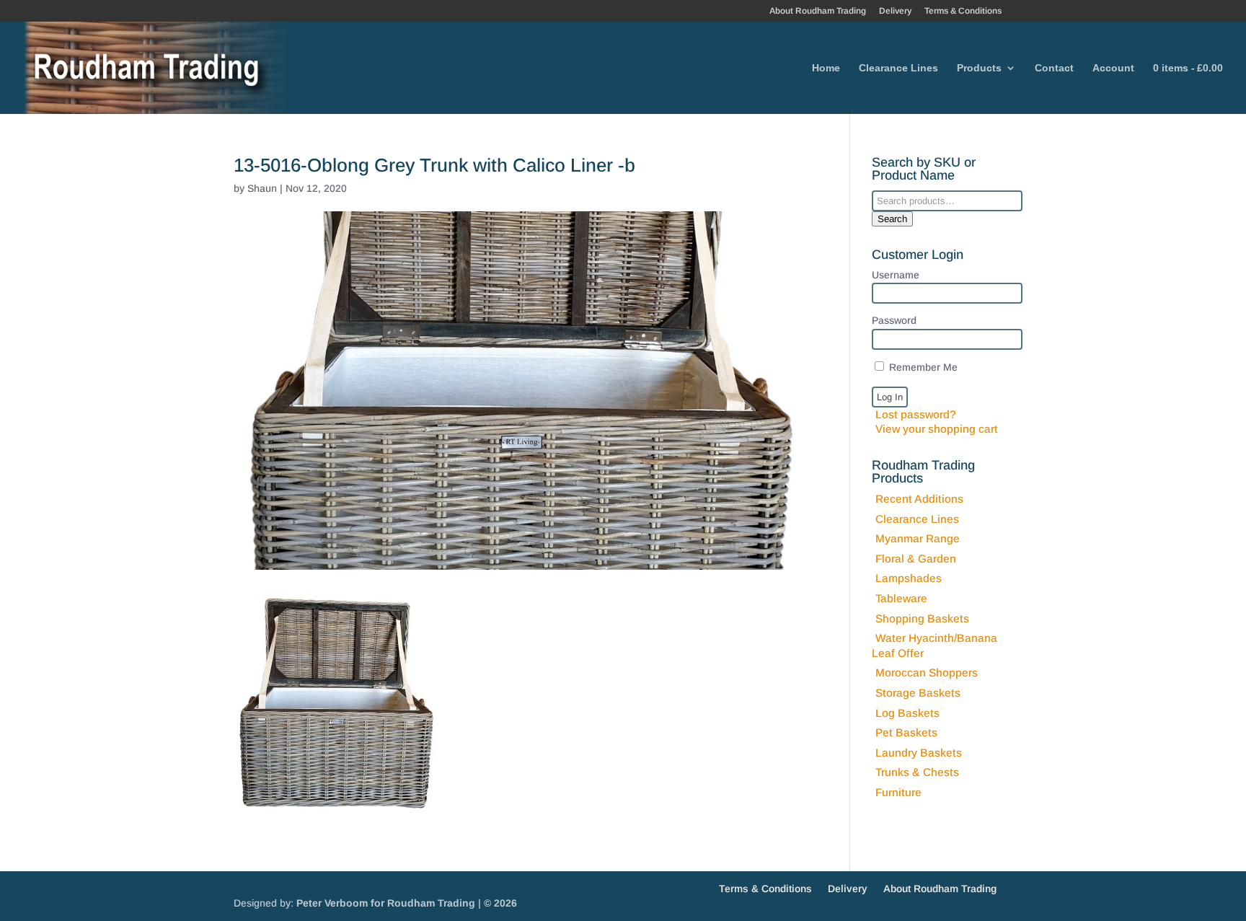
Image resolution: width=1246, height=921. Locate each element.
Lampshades (908, 578)
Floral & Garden (915, 558)
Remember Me (922, 367)
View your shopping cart (936, 429)
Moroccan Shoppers (926, 672)
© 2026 (500, 903)
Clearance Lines (898, 68)
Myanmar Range (917, 538)
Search (892, 218)
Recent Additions (919, 499)
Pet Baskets (906, 732)
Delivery (895, 11)
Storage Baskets (917, 693)
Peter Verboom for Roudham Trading (385, 903)
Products (979, 68)
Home (826, 68)
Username (895, 275)
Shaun (262, 188)
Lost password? (915, 414)
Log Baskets (907, 713)
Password (894, 320)
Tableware (901, 598)
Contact (1054, 68)
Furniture (898, 792)
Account (1113, 68)
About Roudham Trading (817, 11)
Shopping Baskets (922, 618)
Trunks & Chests (917, 772)
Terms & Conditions (963, 11)
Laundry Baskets (918, 752)
